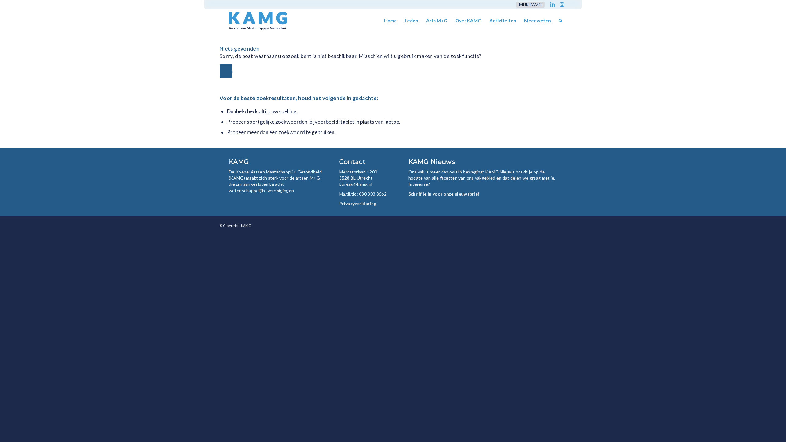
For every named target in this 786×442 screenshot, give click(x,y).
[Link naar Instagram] (561, 4)
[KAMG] (254, 20)
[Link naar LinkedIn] (552, 4)
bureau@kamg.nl (355, 184)
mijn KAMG (530, 4)
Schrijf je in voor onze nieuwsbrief (444, 193)
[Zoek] (560, 20)
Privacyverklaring (357, 203)
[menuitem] (529, 4)
